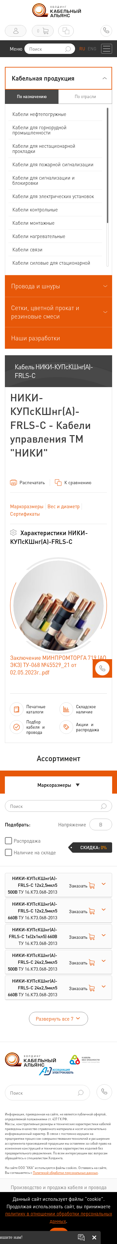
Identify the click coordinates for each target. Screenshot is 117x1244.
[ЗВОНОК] (102, 670)
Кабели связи (27, 249)
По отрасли (85, 96)
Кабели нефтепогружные (39, 114)
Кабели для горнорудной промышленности (39, 130)
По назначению (32, 96)
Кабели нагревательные (38, 236)
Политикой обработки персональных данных (65, 1173)
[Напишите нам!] (81, 1237)
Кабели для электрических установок (53, 196)
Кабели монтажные (33, 223)
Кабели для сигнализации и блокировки (43, 180)
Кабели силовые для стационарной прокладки (51, 265)
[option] (58, 605)
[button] (58, 78)
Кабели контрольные (35, 209)
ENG (92, 48)
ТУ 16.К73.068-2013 (32, 885)
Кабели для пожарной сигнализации (53, 164)
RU (82, 48)
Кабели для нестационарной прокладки (43, 148)
